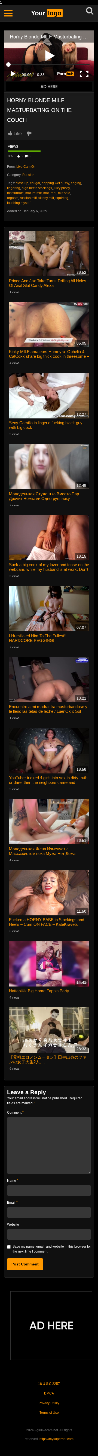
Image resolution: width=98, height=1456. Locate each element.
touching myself (18, 203)
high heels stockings (37, 188)
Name (12, 1181)
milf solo (64, 193)
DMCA (49, 1393)
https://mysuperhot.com (56, 1439)
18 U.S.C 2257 (49, 1384)
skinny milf (46, 198)
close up (22, 183)
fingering (13, 188)
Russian (28, 175)
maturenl (49, 193)
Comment (15, 1112)
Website (13, 1224)
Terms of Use (49, 1413)
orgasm (12, 198)
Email (12, 1203)
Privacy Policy (49, 1403)
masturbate (15, 193)
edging (76, 183)
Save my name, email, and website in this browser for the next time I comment (52, 1249)
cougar (35, 183)
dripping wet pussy (55, 183)
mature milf (33, 193)
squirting (62, 198)
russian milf (28, 198)
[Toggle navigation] (8, 13)
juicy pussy (62, 188)
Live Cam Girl (26, 167)
